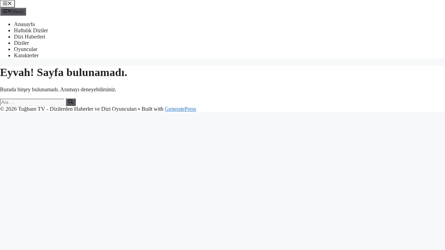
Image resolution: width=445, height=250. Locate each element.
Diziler (21, 43)
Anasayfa (24, 24)
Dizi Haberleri (29, 37)
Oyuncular (25, 49)
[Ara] (71, 102)
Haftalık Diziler (31, 30)
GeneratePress (180, 109)
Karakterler (26, 55)
